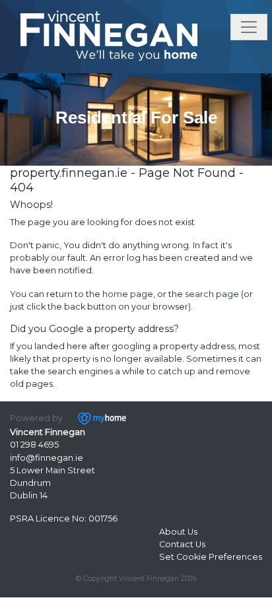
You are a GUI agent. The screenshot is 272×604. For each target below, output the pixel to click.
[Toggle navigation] (248, 27)
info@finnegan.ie (46, 458)
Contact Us (182, 544)
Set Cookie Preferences (210, 557)
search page (212, 294)
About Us (178, 532)
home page (127, 294)
